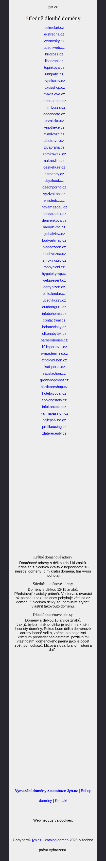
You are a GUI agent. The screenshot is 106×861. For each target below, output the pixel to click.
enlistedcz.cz (54, 200)
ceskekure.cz (54, 167)
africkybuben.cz (54, 360)
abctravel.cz (54, 140)
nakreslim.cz (54, 160)
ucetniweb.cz (54, 47)
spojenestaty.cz (54, 400)
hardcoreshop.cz (54, 387)
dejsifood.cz (54, 180)
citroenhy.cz (54, 174)
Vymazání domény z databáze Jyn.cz (46, 791)
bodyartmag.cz (54, 240)
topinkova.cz (54, 67)
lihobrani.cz (54, 61)
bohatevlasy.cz (54, 327)
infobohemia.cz (54, 313)
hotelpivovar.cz (54, 393)
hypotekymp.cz (54, 273)
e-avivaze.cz (54, 134)
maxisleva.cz (54, 94)
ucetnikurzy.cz (54, 300)
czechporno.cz (54, 187)
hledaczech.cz (54, 247)
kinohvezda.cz (54, 254)
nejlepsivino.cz (54, 420)
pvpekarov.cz (54, 81)
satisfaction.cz (54, 373)
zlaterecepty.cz (54, 433)
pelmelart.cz (54, 27)
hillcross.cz (54, 54)
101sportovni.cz (54, 347)
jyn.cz (53, 7)
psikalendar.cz (54, 293)
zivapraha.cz (54, 147)
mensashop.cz (54, 101)
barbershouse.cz (54, 340)
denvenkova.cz (54, 220)
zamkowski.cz (54, 154)
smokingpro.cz (54, 260)
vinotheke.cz (54, 127)
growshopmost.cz (54, 380)
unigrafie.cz (54, 74)
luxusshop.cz (54, 87)
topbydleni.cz (54, 267)
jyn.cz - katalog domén (50, 840)
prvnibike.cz (54, 120)
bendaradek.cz (54, 214)
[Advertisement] (53, 500)
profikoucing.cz (54, 426)
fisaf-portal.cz (54, 367)
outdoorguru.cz (54, 307)
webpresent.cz (54, 280)
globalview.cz (54, 234)
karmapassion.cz (54, 413)
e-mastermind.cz (54, 353)
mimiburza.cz (54, 107)
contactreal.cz (54, 320)
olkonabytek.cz (54, 333)
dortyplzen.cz (54, 287)
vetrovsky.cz (54, 41)
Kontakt (61, 800)
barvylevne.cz (54, 227)
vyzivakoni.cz (54, 194)
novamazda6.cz (54, 207)
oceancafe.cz (54, 114)
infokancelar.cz (54, 407)
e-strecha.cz (54, 34)
